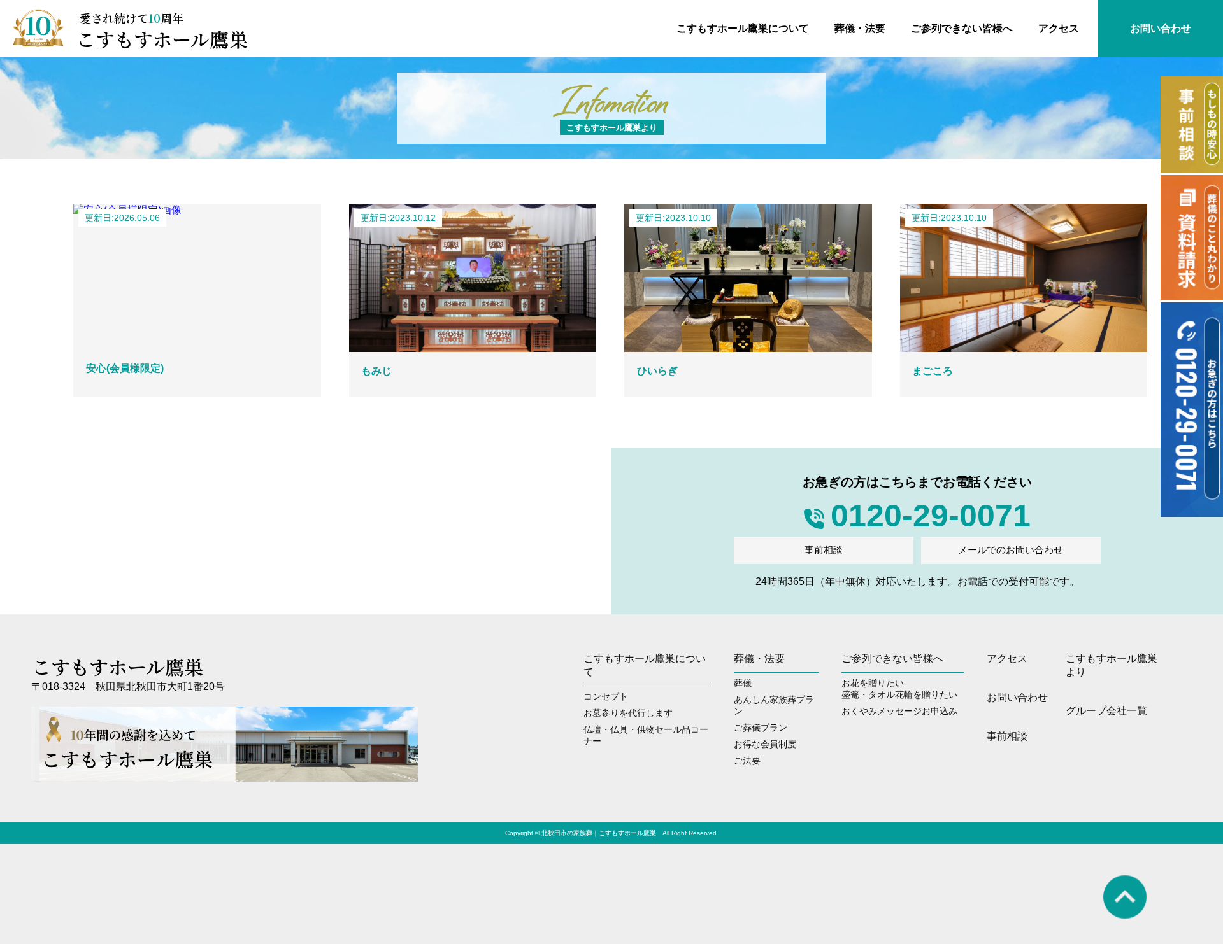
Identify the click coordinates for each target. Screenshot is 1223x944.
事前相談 (824, 549)
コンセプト (605, 696)
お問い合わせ (1160, 28)
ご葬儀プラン (760, 727)
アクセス (1058, 28)
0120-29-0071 (931, 515)
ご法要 (747, 761)
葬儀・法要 (859, 28)
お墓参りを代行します (628, 713)
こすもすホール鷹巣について (742, 28)
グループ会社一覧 (1106, 710)
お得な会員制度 (765, 744)
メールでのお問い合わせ (1010, 549)
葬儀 (743, 683)
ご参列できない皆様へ (962, 28)
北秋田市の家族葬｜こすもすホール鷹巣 (598, 832)
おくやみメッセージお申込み (899, 711)
